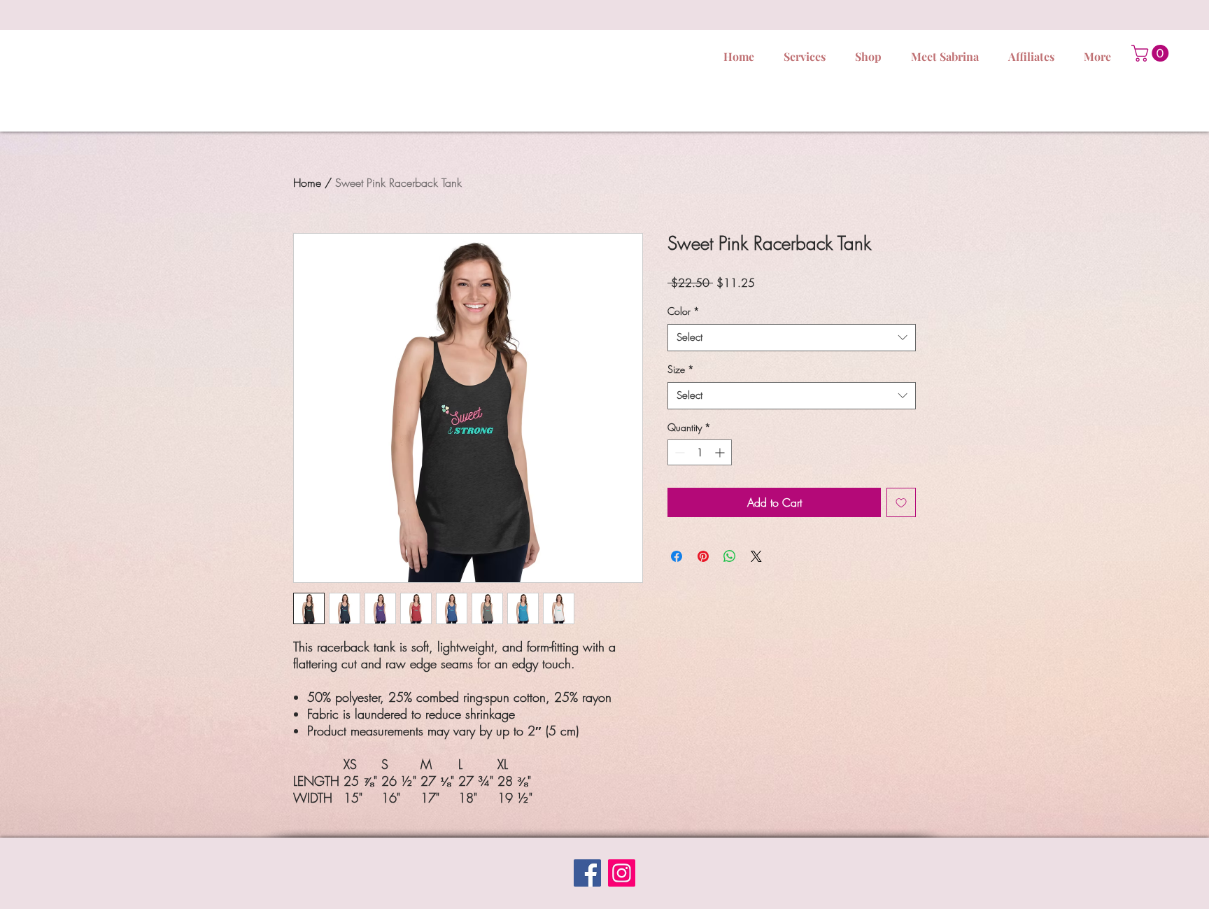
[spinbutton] (699, 452)
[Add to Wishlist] (901, 502)
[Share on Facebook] (676, 556)
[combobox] (791, 337)
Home (307, 182)
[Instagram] (621, 873)
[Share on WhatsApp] (729, 556)
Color (683, 311)
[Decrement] (678, 452)
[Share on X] (756, 556)
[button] (1152, 53)
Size (680, 369)
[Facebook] (587, 873)
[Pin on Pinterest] (703, 556)
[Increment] (721, 452)
